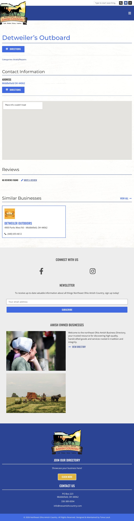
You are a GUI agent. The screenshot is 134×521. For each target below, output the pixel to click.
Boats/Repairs (19, 59)
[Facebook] (126, 3)
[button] (129, 13)
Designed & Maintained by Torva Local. (93, 517)
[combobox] (106, 3)
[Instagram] (130, 3)
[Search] (121, 3)
